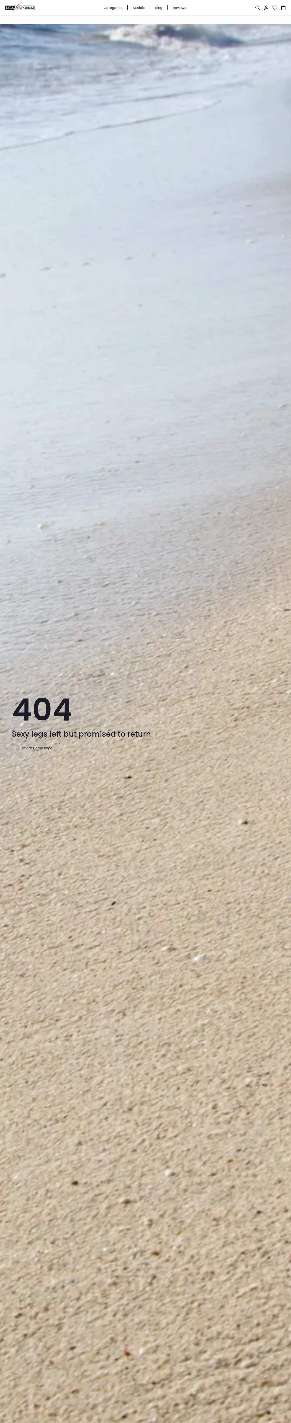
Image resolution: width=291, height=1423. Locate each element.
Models (139, 7)
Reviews (179, 7)
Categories (113, 7)
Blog (158, 7)
